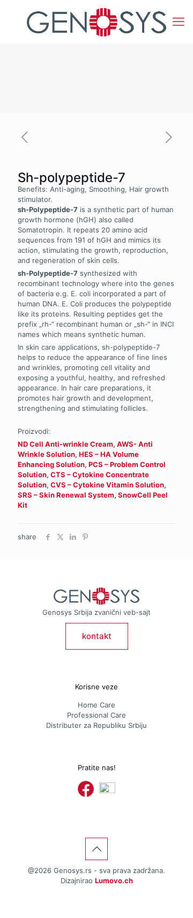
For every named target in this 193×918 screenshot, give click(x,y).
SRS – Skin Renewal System (66, 495)
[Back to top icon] (96, 849)
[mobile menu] (178, 21)
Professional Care (96, 715)
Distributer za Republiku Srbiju (96, 725)
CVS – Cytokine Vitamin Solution (107, 484)
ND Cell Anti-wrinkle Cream (65, 444)
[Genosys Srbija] (96, 21)
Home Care (96, 705)
